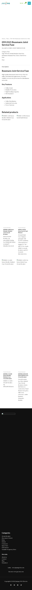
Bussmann (4, 55)
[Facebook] (17, 585)
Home (3, 38)
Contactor (5, 544)
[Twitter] (21, 585)
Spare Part (5, 545)
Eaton (17, 55)
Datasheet (5, 563)
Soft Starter (5, 547)
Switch (4, 542)
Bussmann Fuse (12, 55)
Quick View (8, 224)
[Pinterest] (14, 585)
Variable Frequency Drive (9, 549)
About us (4, 557)
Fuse (7, 38)
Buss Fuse (21, 53)
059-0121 (7, 53)
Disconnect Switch (7, 538)
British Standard (14, 53)
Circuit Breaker (6, 536)
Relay (3, 540)
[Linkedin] (10, 585)
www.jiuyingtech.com (18, 567)
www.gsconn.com (18, 571)
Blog (3, 561)
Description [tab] (5, 66)
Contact (4, 559)
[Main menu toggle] (29, 3)
